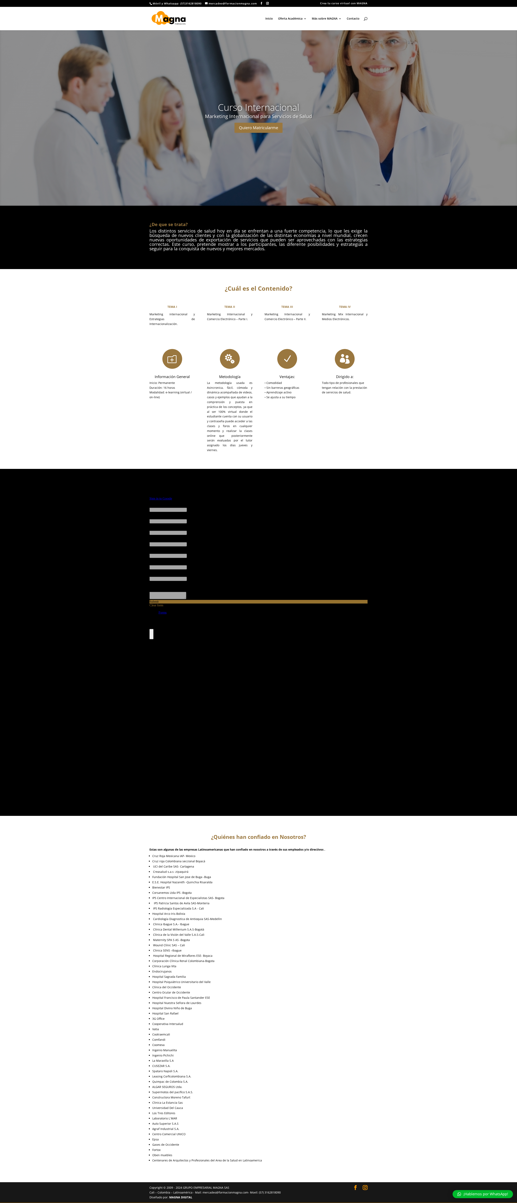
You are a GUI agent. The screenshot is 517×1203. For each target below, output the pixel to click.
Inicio (269, 18)
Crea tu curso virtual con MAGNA (344, 3)
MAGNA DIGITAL (180, 1197)
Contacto (353, 18)
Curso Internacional (258, 107)
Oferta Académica (290, 18)
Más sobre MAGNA (324, 18)
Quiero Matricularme (258, 127)
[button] (483, 1194)
